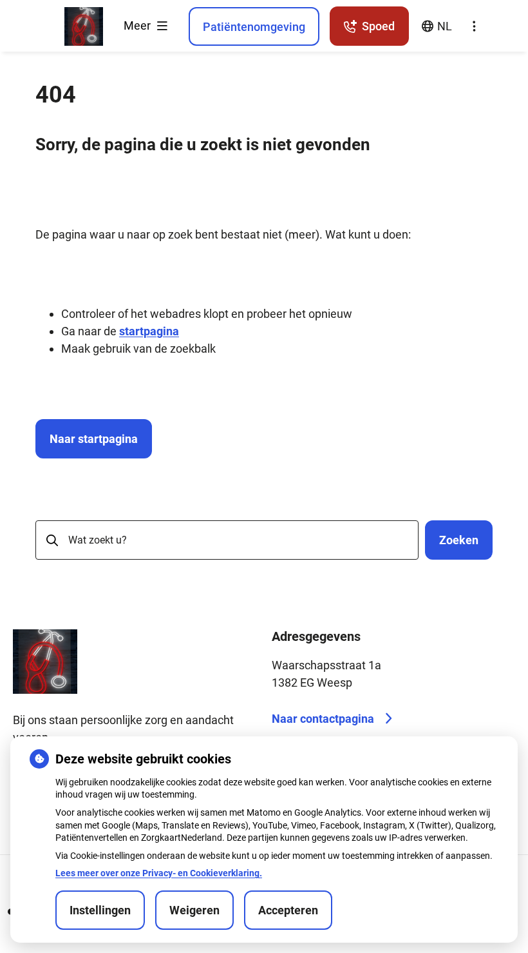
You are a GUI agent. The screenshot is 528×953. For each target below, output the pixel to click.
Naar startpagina (94, 439)
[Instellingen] (474, 26)
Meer (138, 25)
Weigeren (194, 910)
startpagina (149, 331)
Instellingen (100, 910)
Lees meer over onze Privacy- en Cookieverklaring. (158, 873)
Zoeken (458, 540)
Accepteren (288, 910)
